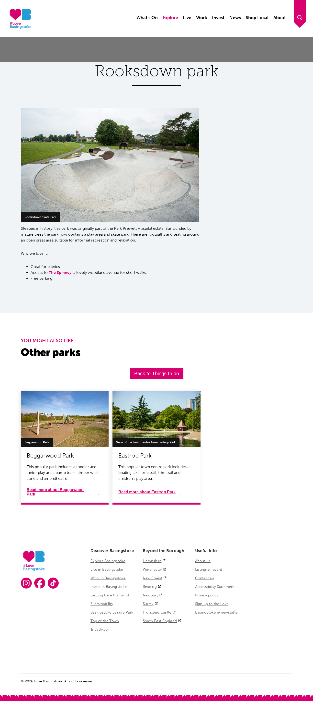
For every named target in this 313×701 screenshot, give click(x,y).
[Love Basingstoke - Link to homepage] (20, 28)
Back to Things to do (156, 373)
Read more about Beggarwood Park (55, 492)
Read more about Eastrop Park (147, 492)
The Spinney (60, 272)
